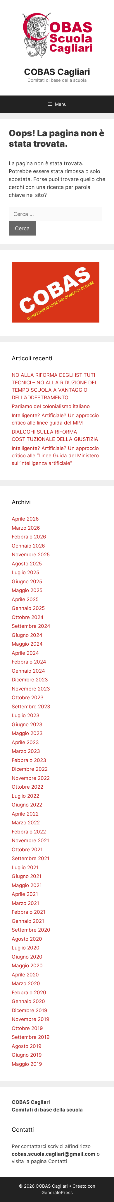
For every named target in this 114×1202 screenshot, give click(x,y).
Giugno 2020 (27, 957)
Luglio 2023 (25, 715)
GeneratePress (57, 1192)
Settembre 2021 (30, 858)
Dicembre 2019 (29, 1010)
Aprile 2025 (25, 599)
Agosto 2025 (27, 564)
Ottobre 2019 (27, 1028)
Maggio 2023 (27, 733)
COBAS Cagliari (57, 72)
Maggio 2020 (27, 966)
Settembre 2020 (31, 930)
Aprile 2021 (25, 894)
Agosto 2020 (27, 939)
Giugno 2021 (27, 876)
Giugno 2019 (27, 1055)
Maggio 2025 (27, 590)
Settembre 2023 (31, 707)
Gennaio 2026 (28, 546)
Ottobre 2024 (28, 617)
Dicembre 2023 (30, 680)
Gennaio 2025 (28, 608)
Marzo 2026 (26, 528)
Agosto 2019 (27, 1046)
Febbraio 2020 (29, 992)
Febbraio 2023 (29, 760)
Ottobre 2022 (27, 787)
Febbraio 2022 (29, 832)
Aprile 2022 (25, 814)
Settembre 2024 (31, 626)
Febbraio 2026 (29, 537)
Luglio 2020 (25, 948)
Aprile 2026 (25, 519)
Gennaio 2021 (28, 921)
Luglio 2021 (25, 867)
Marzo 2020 (26, 983)
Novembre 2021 (30, 840)
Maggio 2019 (27, 1064)
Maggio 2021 (27, 885)
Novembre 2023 (31, 689)
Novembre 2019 (30, 1019)
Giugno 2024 (27, 635)
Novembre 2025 (31, 554)
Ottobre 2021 (27, 850)
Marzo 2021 (25, 903)
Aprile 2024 (25, 653)
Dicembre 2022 (30, 769)
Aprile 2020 (25, 975)
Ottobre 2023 (28, 697)
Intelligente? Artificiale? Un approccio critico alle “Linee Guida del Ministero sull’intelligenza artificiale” (55, 455)
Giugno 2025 (27, 581)
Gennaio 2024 (28, 671)
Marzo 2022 (26, 823)
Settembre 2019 (31, 1037)
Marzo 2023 (26, 751)
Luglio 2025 (25, 572)
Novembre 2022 (31, 778)
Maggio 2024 (27, 644)
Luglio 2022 (25, 796)
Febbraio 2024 (29, 662)
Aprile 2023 (25, 742)
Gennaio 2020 (28, 1001)
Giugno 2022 (27, 805)
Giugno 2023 (27, 724)
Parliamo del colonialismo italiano (51, 406)
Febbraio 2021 (28, 912)
